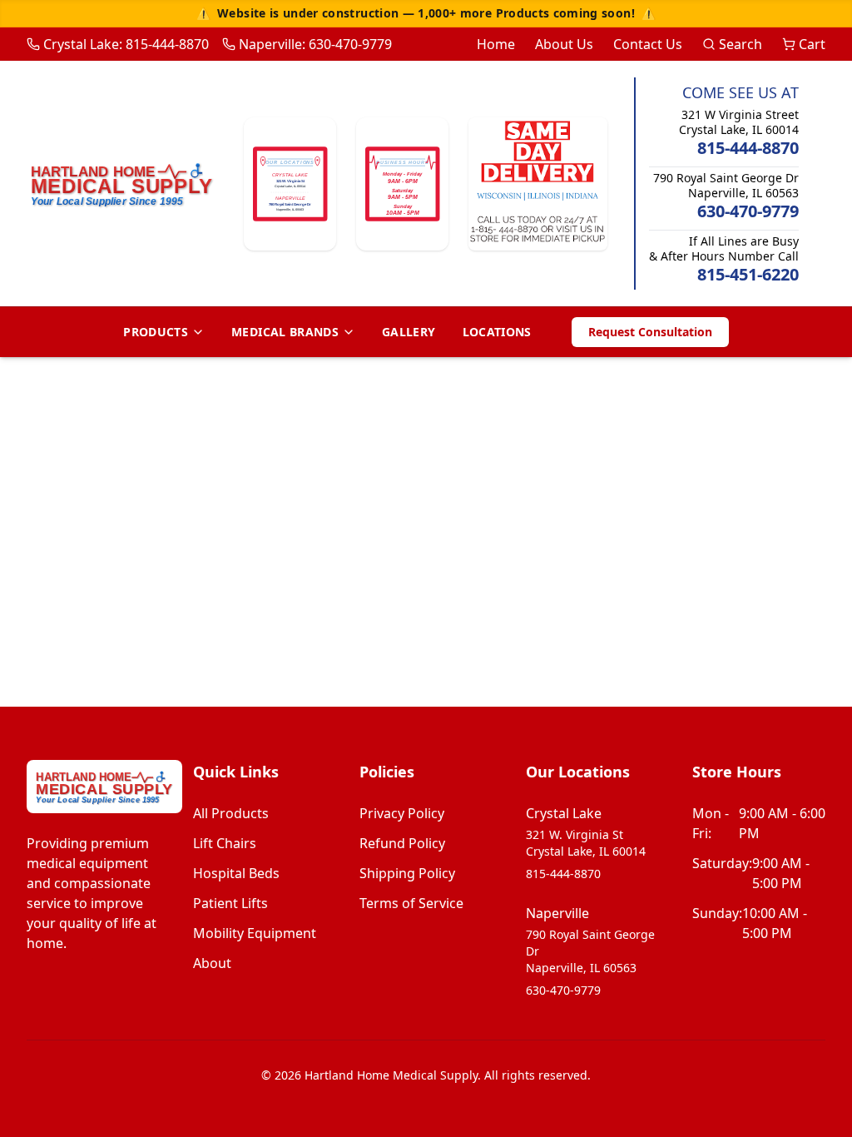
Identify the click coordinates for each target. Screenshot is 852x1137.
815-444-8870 (748, 148)
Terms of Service (411, 903)
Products (155, 332)
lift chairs (224, 843)
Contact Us (647, 44)
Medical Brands (285, 332)
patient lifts (230, 903)
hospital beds (236, 873)
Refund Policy (402, 843)
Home (496, 44)
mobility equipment (254, 933)
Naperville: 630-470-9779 (315, 44)
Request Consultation (650, 332)
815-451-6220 (748, 274)
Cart (812, 44)
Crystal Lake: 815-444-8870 (126, 44)
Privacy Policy (401, 813)
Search (740, 44)
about (212, 963)
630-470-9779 (748, 211)
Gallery (408, 332)
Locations (497, 332)
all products (231, 813)
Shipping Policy (407, 873)
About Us (564, 44)
